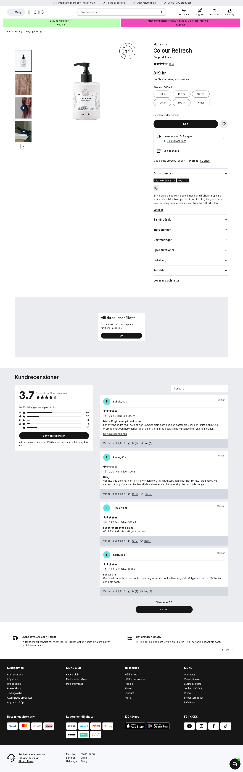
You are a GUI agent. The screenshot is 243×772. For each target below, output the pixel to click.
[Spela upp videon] (23, 108)
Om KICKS (189, 674)
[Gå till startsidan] (36, 12)
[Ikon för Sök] (162, 12)
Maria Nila (160, 44)
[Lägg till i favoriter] (224, 124)
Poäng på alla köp (116, 2)
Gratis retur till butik (146, 2)
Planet (128, 688)
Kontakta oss (15, 674)
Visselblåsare (192, 679)
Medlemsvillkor (74, 683)
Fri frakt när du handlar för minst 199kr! (75, 2)
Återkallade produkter (19, 697)
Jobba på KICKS (193, 688)
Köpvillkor (12, 679)
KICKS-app (190, 702)
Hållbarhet (131, 674)
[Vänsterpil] (222, 650)
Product (129, 693)
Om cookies (14, 683)
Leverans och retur (166, 280)
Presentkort (14, 688)
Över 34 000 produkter (179, 2)
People (129, 683)
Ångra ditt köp (15, 702)
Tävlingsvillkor (15, 693)
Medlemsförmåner (76, 679)
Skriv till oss (26, 761)
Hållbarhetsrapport (136, 679)
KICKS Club (72, 674)
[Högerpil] (240, 23)
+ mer (200, 102)
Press (187, 693)
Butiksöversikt (192, 683)
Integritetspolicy (193, 697)
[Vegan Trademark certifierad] (156, 188)
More (128, 697)
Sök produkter (89, 12)
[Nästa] (23, 146)
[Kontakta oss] (235, 764)
